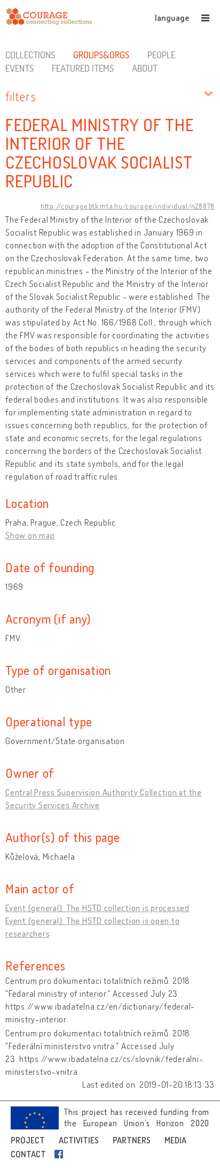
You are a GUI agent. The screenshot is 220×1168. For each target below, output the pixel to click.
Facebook (60, 1154)
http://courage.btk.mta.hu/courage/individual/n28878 (128, 206)
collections (30, 54)
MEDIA (175, 1140)
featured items (83, 68)
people (161, 54)
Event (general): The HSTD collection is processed (97, 907)
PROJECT (28, 1140)
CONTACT (28, 1154)
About (145, 68)
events (19, 68)
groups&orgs (101, 54)
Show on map (29, 535)
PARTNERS (132, 1140)
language (172, 17)
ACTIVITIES (79, 1140)
